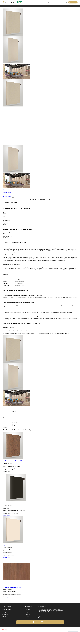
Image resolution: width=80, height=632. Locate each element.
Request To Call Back (7, 192)
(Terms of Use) (24, 628)
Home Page (41, 2)
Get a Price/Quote (6, 204)
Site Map (27, 616)
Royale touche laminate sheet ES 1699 (12, 460)
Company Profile (48, 2)
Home (4, 193)
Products (4, 195)
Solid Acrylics (27, 5)
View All (75, 5)
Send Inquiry (6, 190)
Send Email (73, 2)
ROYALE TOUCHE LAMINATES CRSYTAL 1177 (14, 503)
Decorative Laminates (7, 5)
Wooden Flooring (20, 5)
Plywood (14, 5)
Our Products (55, 2)
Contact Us (62, 2)
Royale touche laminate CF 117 (10, 545)
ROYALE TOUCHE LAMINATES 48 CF (12, 587)
